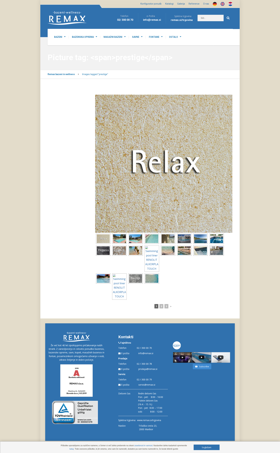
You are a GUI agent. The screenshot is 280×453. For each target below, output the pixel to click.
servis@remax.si (146, 384)
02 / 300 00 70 (144, 347)
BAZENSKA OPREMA (83, 37)
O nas (206, 3)
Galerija (181, 3)
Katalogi (169, 3)
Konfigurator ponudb (151, 3)
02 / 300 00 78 (144, 363)
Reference (194, 3)
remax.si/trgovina (182, 20)
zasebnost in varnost (143, 445)
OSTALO (173, 37)
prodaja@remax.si (147, 369)
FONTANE (154, 37)
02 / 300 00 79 (144, 379)
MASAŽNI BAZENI (113, 37)
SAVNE (135, 37)
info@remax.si (145, 353)
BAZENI (58, 37)
